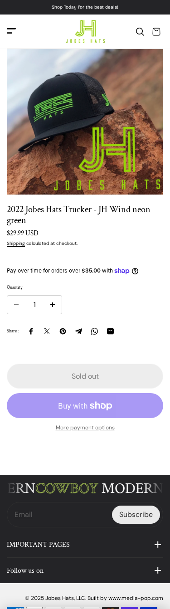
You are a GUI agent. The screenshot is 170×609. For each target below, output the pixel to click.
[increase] (53, 305)
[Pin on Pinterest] (63, 331)
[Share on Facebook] (31, 331)
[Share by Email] (110, 331)
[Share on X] (47, 331)
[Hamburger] (11, 31)
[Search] (140, 32)
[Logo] (85, 32)
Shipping (16, 243)
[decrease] (16, 305)
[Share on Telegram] (79, 331)
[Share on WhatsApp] (94, 331)
